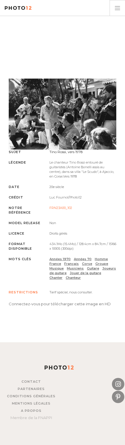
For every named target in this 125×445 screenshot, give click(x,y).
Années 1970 (60, 259)
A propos (31, 411)
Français (71, 264)
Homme (101, 259)
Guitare (93, 268)
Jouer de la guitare (85, 273)
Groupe (101, 264)
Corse (87, 264)
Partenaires (31, 389)
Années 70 (83, 259)
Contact (31, 382)
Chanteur (73, 278)
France (55, 264)
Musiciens (75, 268)
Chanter (56, 278)
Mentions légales (31, 403)
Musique (56, 268)
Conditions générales (31, 396)
